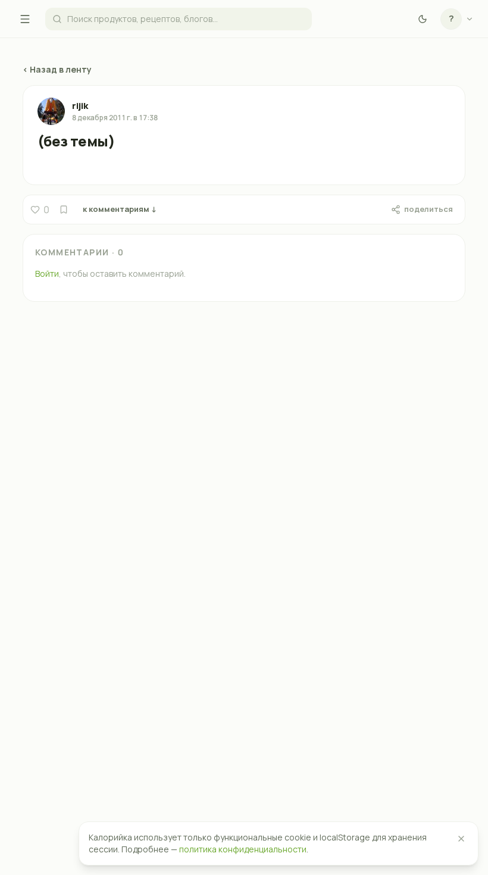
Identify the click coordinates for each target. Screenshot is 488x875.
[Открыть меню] (25, 19)
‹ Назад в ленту (57, 69)
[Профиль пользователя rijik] (51, 111)
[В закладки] (63, 209)
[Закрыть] (461, 839)
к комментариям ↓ (120, 209)
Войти (47, 273)
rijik (80, 105)
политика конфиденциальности (242, 849)
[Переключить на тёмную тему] (422, 19)
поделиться (428, 209)
